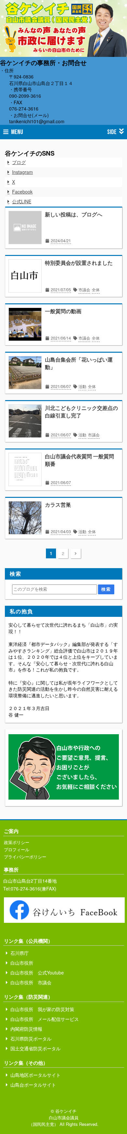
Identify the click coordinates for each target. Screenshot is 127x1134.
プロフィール (16, 849)
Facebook (22, 191)
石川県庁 (19, 953)
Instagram (22, 172)
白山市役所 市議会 (30, 982)
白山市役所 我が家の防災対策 (42, 1009)
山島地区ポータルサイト (35, 1075)
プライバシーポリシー (25, 857)
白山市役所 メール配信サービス (44, 1019)
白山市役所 (21, 962)
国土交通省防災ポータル (35, 1048)
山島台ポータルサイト (33, 1084)
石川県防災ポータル (30, 1038)
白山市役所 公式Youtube (37, 972)
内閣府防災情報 (26, 1028)
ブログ (19, 162)
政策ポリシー (16, 842)
